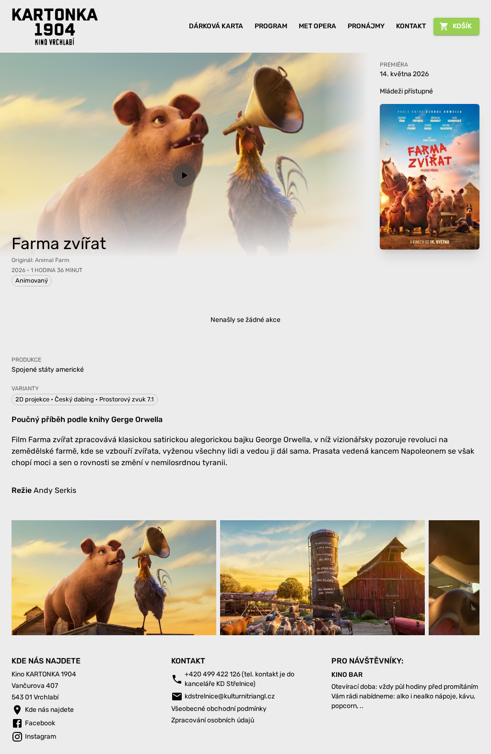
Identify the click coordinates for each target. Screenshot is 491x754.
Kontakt (411, 26)
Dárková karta (216, 26)
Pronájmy (366, 26)
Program (271, 26)
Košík (462, 26)
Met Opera (317, 26)
